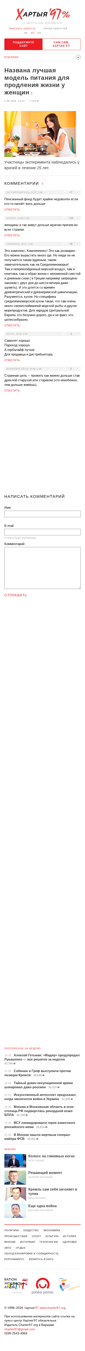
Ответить (12, 209)
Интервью (27, 1242)
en (39, 33)
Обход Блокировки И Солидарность (31, 1253)
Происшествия (15, 1236)
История (69, 1236)
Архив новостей (55, 28)
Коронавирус (14, 1259)
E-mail (9, 526)
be (26, 33)
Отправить (15, 595)
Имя (7, 507)
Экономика (51, 1230)
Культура (52, 1236)
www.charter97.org (53, 1307)
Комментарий (14, 544)
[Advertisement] (42, 445)
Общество (31, 1230)
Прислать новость (22, 28)
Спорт (36, 1236)
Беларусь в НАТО (41, 1259)
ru (32, 33)
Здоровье (69, 1242)
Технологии (48, 1242)
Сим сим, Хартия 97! (62, 44)
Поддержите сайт (23, 44)
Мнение (10, 1149)
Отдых (21, 1248)
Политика (11, 1230)
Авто (8, 1248)
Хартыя (42, 14)
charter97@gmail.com (19, 1329)
